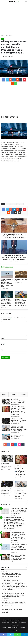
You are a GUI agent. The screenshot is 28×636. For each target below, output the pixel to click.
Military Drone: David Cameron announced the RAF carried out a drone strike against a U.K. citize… (7, 283)
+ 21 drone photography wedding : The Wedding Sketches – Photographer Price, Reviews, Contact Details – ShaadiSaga (18, 536)
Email (3, 344)
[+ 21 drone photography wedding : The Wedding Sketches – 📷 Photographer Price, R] (6, 409)
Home (3, 35)
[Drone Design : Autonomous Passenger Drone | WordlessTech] (6, 401)
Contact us (22, 627)
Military (11, 35)
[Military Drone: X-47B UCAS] (21, 274)
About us (9, 627)
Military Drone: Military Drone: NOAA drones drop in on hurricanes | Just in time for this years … (21, 302)
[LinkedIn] (15, 444)
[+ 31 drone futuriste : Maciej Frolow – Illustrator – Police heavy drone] (6, 421)
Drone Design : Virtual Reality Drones (17, 435)
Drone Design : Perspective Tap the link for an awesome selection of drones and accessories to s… (19, 547)
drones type (13, 203)
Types (7, 35)
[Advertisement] (14, 19)
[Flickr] (19, 444)
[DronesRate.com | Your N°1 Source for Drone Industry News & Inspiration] (14, 2)
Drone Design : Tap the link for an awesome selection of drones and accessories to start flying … (19, 511)
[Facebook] (8, 444)
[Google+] (5, 444)
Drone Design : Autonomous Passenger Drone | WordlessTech (18, 401)
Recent (4, 394)
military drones (20, 203)
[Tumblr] (22, 444)
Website (3, 350)
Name (3, 338)
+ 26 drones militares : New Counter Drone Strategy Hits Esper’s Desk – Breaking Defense (18, 428)
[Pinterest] (12, 444)
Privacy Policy (15, 627)
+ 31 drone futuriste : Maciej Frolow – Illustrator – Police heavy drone (18, 420)
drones (7, 203)
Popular (13, 394)
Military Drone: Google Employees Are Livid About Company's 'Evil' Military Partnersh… (6, 302)
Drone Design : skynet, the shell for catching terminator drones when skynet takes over (18, 557)
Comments (23, 394)
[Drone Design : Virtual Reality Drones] (6, 437)
